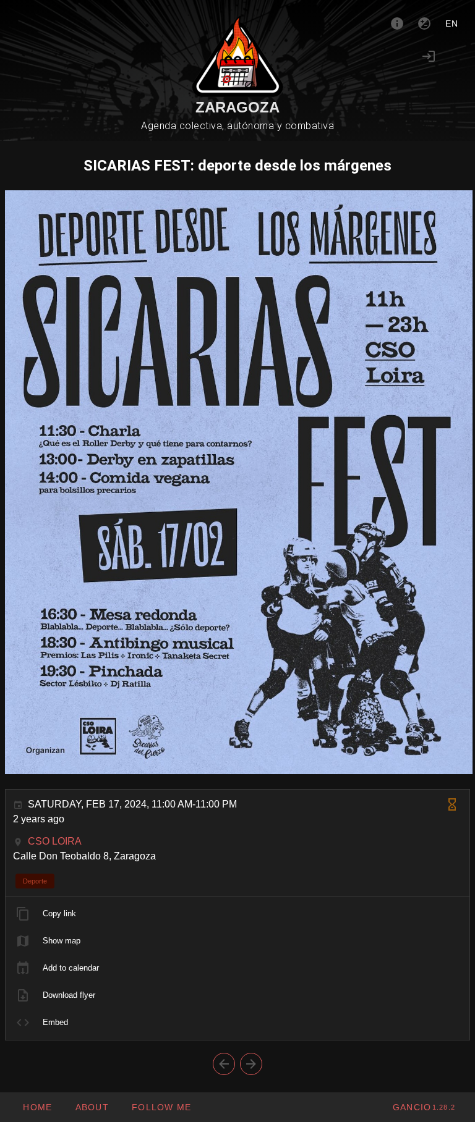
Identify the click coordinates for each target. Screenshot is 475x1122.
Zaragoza (237, 107)
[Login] (428, 56)
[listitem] (237, 913)
